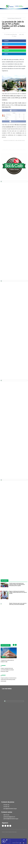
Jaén (16, 140)
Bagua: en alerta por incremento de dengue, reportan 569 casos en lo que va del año (18, 592)
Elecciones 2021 (11, 140)
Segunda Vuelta (21, 140)
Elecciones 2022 (18, 18)
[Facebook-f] (3, 826)
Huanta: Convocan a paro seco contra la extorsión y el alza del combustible (17, 604)
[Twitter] (5, 826)
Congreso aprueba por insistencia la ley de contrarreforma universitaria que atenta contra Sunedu (8, 680)
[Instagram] (10, 826)
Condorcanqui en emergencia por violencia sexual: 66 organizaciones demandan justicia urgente (17, 584)
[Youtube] (8, 826)
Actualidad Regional (11, 18)
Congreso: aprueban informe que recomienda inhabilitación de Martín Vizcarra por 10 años (7, 670)
